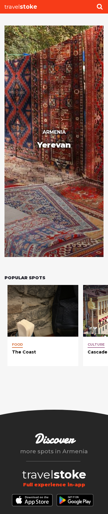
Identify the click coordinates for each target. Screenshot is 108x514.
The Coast (24, 352)
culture (96, 344)
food (17, 344)
